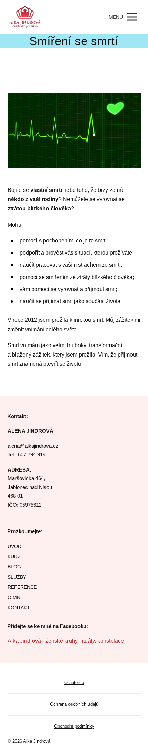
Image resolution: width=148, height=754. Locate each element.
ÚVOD (14, 546)
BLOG (14, 566)
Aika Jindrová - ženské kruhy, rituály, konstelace (66, 641)
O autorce (74, 682)
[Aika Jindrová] (25, 17)
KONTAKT (19, 607)
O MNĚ (15, 597)
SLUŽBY (17, 577)
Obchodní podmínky (74, 726)
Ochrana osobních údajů (74, 704)
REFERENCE (22, 587)
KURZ (14, 556)
